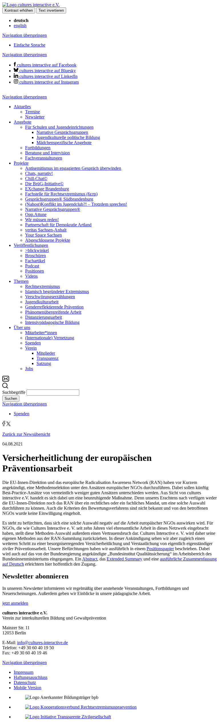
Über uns (22, 327)
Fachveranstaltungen (43, 158)
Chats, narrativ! (39, 173)
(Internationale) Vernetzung (49, 337)
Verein (31, 348)
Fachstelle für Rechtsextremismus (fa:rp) (61, 193)
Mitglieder (45, 353)
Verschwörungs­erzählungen (50, 296)
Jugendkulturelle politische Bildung (68, 137)
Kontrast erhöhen (19, 10)
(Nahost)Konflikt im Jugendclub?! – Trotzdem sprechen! (76, 204)
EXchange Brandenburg (47, 188)
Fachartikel (35, 260)
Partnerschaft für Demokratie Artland (58, 224)
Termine (32, 111)
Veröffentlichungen (31, 245)
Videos (31, 276)
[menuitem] (115, 112)
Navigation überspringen (24, 35)
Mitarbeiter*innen (41, 332)
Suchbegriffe (13, 392)
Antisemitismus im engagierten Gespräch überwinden (73, 168)
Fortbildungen (37, 147)
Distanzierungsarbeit (43, 317)
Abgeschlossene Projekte (47, 240)
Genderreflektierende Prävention (54, 306)
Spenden (33, 342)
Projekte (21, 163)
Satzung (43, 363)
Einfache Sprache (29, 45)
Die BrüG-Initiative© (44, 183)
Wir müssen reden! (42, 219)
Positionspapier (160, 548)
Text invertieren (51, 10)
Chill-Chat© (36, 178)
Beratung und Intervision (47, 152)
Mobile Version (27, 687)
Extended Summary (124, 558)
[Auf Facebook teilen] (3, 424)
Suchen (11, 398)
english (20, 25)
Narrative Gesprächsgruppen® (52, 209)
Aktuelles (22, 106)
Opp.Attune (35, 214)
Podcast (32, 265)
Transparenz (47, 358)
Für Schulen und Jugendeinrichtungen (59, 127)
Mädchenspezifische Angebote (64, 142)
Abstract (89, 558)
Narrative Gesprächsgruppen (62, 132)
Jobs (29, 368)
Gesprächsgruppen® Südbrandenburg (59, 199)
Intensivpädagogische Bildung (52, 322)
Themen (21, 281)
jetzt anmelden (15, 603)
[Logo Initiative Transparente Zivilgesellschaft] (68, 716)
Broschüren (35, 255)
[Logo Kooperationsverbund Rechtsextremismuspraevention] (81, 707)
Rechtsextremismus (42, 286)
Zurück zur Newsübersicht (26, 434)
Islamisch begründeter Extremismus (57, 291)
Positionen (34, 271)
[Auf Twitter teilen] (8, 424)
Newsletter (34, 116)
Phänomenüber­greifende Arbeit (53, 312)
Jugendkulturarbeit (41, 301)
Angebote (22, 122)
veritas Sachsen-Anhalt (45, 229)
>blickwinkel (37, 250)
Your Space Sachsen (43, 235)
